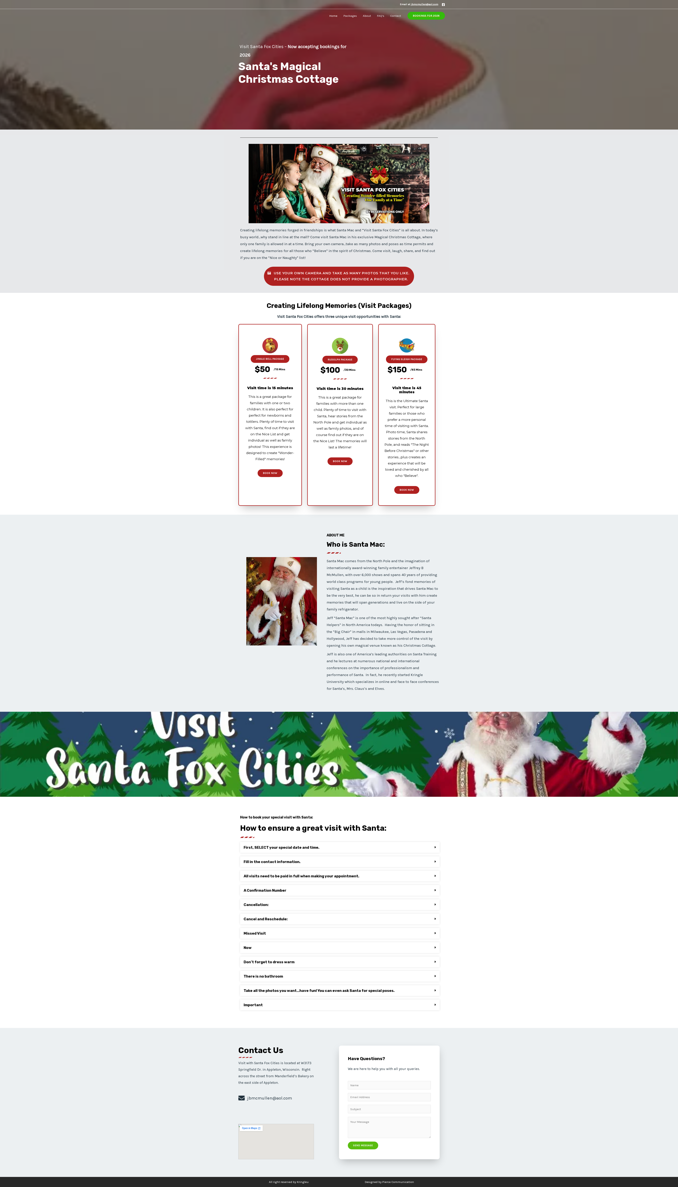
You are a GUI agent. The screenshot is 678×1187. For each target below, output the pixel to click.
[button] (339, 276)
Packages (350, 15)
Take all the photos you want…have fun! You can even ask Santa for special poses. (319, 990)
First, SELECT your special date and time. (281, 847)
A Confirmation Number (265, 890)
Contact (395, 15)
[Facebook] (443, 4)
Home (333, 15)
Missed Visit (255, 933)
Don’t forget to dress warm (269, 962)
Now (248, 947)
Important (253, 1005)
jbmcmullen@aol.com (424, 4)
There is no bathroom (263, 976)
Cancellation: (256, 904)
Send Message (363, 1145)
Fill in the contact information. (272, 861)
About (367, 15)
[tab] (340, 847)
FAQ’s (380, 15)
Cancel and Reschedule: (266, 919)
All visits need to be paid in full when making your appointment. (301, 876)
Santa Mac (249, 15)
